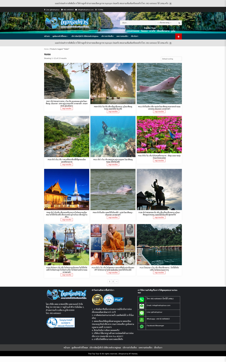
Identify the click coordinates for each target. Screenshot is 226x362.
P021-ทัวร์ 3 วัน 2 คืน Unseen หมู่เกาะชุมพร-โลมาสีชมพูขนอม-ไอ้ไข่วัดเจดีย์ (113, 160)
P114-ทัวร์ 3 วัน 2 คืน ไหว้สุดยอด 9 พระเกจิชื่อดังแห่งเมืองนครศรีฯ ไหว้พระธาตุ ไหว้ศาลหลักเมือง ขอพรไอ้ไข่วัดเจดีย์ (113, 269)
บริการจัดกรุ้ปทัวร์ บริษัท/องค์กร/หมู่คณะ (85, 36)
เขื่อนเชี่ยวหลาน (163, 31)
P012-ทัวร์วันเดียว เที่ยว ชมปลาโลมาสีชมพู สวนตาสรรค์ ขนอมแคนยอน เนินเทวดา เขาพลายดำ (159, 107)
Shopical (122, 353)
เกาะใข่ (152, 31)
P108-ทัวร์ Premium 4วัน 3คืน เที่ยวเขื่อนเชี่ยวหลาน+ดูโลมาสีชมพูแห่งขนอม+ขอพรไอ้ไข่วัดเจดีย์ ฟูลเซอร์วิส (159, 213)
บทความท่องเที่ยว (122, 36)
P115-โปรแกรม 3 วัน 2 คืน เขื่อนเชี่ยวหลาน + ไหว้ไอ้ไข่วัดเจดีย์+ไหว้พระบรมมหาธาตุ (159, 269)
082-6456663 (69, 9)
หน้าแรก (47, 36)
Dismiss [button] (170, 3)
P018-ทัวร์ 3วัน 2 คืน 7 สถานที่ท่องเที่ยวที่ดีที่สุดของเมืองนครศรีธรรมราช (67, 160)
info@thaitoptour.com (86, 9)
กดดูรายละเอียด (66, 108)
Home (46, 49)
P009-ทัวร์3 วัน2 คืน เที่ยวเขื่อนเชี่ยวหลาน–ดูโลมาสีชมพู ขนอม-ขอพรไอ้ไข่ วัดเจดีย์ (113, 107)
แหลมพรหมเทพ (132, 31)
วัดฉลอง (144, 31)
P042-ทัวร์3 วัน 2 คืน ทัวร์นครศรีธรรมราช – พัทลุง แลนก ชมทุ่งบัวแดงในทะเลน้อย (159, 157)
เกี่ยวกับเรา (134, 36)
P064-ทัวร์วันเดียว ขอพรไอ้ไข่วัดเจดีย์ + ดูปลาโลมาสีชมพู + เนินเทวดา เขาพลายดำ (113, 213)
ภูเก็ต (173, 31)
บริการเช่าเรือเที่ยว (107, 36)
